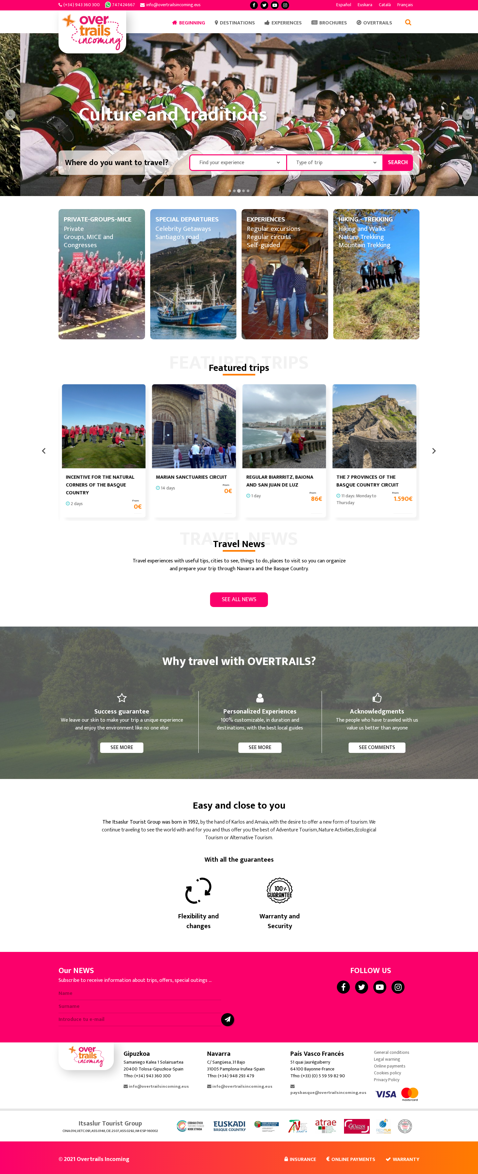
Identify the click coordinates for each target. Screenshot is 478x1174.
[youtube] (275, 5)
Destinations (237, 23)
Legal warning (387, 1059)
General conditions (391, 1052)
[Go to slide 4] (243, 191)
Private (74, 228)
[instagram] (285, 5)
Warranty (406, 1159)
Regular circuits (269, 237)
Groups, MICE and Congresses (88, 241)
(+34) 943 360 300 (81, 4)
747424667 (123, 4)
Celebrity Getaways (183, 228)
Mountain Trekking (365, 245)
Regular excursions (273, 228)
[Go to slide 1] (230, 191)
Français (405, 4)
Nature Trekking (361, 237)
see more (122, 747)
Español (343, 4)
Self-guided (263, 245)
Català (385, 4)
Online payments (389, 1066)
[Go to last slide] (44, 451)
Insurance (303, 1159)
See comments (377, 747)
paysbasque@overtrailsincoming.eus (328, 1092)
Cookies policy (387, 1073)
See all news (239, 599)
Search (398, 162)
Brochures (333, 23)
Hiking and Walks (362, 228)
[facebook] (254, 5)
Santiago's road (177, 237)
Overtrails (377, 23)
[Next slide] (434, 451)
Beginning (192, 23)
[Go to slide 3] (239, 190)
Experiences (287, 23)
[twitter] (264, 5)
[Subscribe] (227, 1019)
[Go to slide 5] (248, 191)
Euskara (365, 4)
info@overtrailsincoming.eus (173, 4)
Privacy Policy (386, 1079)
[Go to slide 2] (234, 191)
